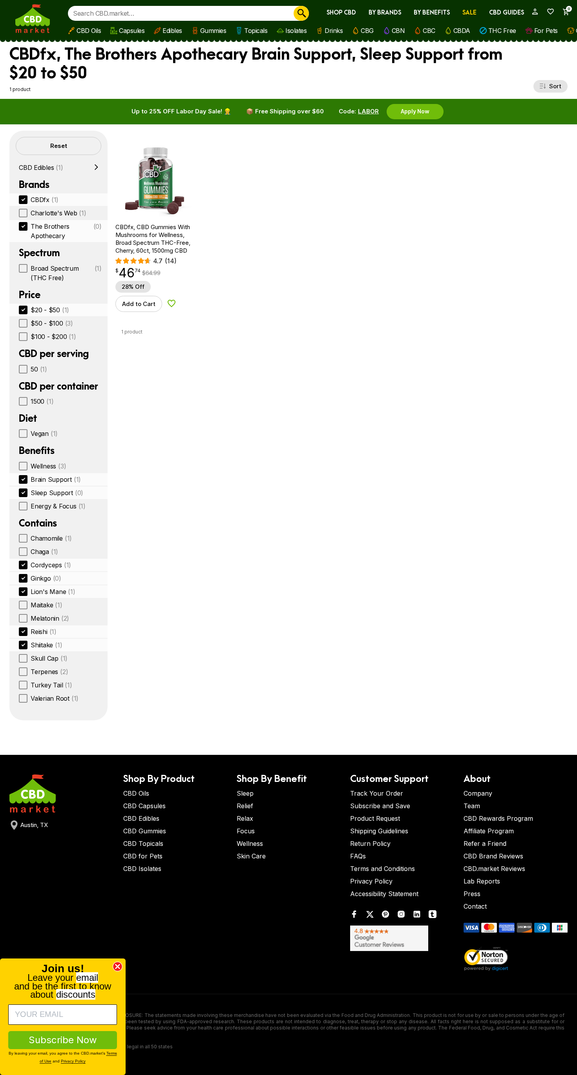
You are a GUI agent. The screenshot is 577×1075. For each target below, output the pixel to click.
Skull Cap (49, 658)
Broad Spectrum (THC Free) (66, 273)
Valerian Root (55, 698)
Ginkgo (46, 578)
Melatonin (50, 618)
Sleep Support (57, 493)
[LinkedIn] (417, 916)
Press (472, 894)
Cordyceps (51, 565)
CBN (398, 31)
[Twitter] (370, 916)
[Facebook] (354, 916)
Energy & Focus (58, 506)
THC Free (502, 31)
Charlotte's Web (58, 213)
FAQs (358, 856)
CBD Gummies (144, 831)
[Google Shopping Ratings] (402, 938)
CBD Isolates (142, 869)
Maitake (46, 605)
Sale (469, 13)
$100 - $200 (53, 337)
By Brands (385, 13)
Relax (245, 818)
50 (39, 369)
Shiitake (46, 645)
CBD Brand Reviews (493, 856)
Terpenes (49, 672)
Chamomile (51, 538)
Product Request (375, 818)
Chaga (44, 552)
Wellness (48, 466)
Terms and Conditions (382, 869)
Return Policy (370, 843)
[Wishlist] (548, 12)
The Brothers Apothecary (66, 231)
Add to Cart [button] (138, 304)
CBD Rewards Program (498, 818)
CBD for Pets (143, 856)
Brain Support (56, 479)
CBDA (461, 31)
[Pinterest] (385, 916)
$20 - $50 (50, 310)
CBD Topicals (143, 843)
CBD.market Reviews (494, 869)
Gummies (213, 31)
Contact (475, 906)
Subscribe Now (63, 1040)
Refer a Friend (485, 843)
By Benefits (432, 13)
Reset (58, 145)
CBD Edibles (41, 167)
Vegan (44, 433)
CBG (367, 31)
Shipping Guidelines (379, 831)
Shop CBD (341, 13)
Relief (245, 806)
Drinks (334, 31)
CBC (429, 31)
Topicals (255, 31)
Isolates (296, 31)
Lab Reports (482, 881)
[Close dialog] (117, 966)
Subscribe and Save (380, 806)
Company (478, 793)
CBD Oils (89, 31)
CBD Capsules (144, 806)
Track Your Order (376, 793)
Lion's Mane (53, 592)
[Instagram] (401, 916)
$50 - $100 (52, 323)
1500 (42, 401)
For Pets (546, 31)
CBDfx (44, 200)
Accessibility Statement (384, 894)
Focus (246, 831)
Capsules (131, 31)
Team (472, 806)
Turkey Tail (51, 685)
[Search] (301, 13)
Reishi (44, 632)
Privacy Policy (371, 881)
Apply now (415, 111)
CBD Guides (506, 13)
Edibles (172, 31)
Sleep (245, 793)
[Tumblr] (432, 916)
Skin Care (251, 856)
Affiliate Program (489, 831)
